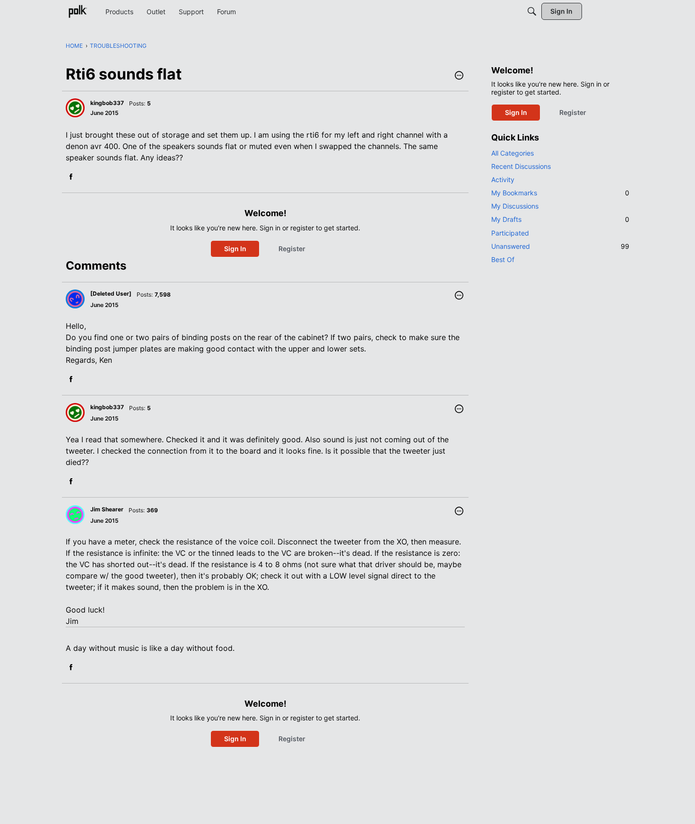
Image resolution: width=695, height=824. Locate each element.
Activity (502, 179)
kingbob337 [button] (107, 102)
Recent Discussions (521, 166)
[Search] (531, 11)
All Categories (512, 153)
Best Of (502, 259)
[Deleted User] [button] (110, 293)
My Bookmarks (560, 193)
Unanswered (560, 246)
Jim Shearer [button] (106, 509)
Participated (510, 233)
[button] (459, 76)
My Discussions (515, 206)
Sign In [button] (235, 249)
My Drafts (560, 219)
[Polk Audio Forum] (77, 11)
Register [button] (291, 249)
